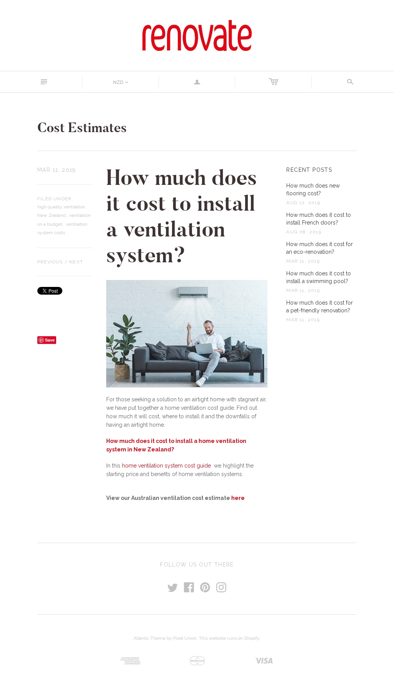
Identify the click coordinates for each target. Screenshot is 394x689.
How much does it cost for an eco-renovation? (319, 248)
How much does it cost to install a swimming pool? (318, 277)
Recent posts (309, 170)
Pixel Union (185, 638)
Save (50, 340)
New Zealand (51, 215)
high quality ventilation (61, 207)
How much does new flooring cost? (313, 189)
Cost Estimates (82, 128)
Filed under (54, 198)
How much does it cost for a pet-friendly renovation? (319, 306)
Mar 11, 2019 (56, 170)
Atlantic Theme (149, 638)
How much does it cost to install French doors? (318, 219)
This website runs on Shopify (229, 638)
